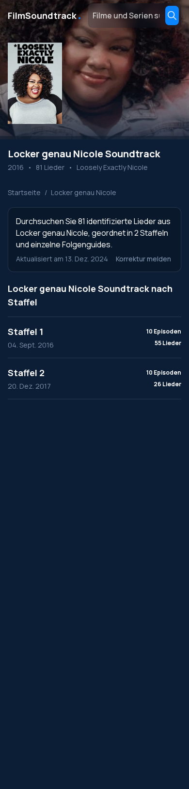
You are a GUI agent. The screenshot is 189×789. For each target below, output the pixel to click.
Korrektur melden (143, 258)
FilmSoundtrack (45, 15)
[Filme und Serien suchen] (172, 15)
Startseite (24, 192)
